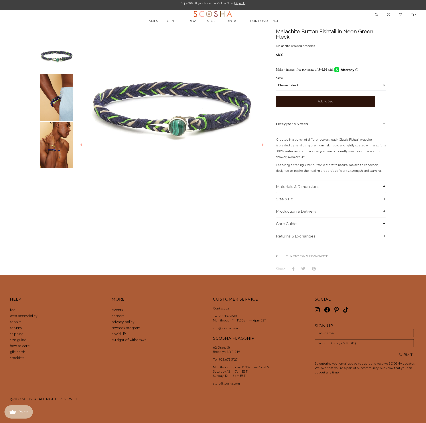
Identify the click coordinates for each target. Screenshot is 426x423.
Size (279, 78)
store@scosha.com (226, 383)
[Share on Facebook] (293, 269)
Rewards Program (126, 327)
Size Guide (18, 339)
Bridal (192, 21)
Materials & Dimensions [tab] (298, 186)
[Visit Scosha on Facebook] (327, 309)
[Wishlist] (400, 14)
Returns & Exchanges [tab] (296, 236)
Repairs (15, 321)
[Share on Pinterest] (314, 269)
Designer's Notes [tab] (292, 124)
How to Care (20, 345)
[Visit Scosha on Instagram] (317, 309)
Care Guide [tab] (286, 223)
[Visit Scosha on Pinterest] (336, 309)
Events (117, 309)
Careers (118, 315)
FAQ (13, 309)
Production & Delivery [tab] (296, 211)
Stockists (17, 357)
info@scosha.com (225, 328)
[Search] (376, 14)
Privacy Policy (123, 321)
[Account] (388, 14)
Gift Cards (18, 351)
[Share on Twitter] (303, 269)
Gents (172, 21)
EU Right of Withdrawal (129, 339)
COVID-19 (119, 333)
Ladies (152, 21)
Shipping (17, 333)
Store (212, 21)
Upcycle (234, 21)
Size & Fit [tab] (284, 199)
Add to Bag (325, 101)
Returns (16, 327)
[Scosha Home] (212, 14)
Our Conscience (264, 21)
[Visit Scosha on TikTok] (345, 309)
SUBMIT (406, 355)
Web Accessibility (23, 315)
